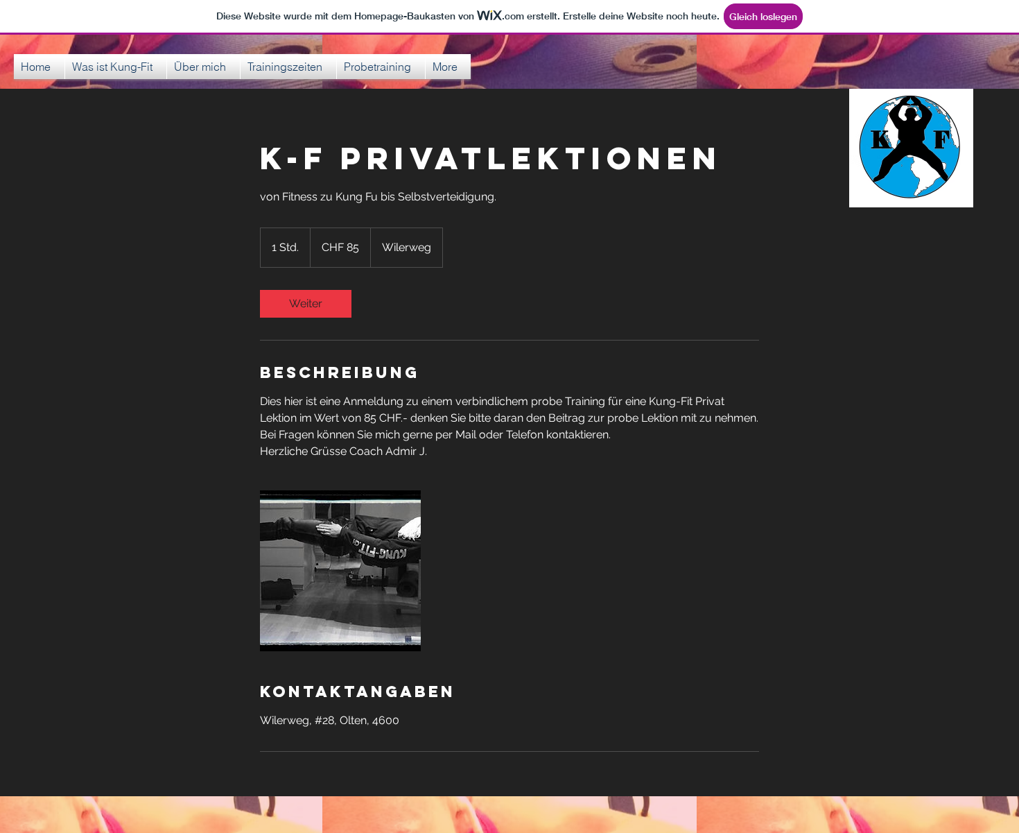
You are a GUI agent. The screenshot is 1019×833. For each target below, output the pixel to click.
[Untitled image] (340, 570)
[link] (305, 304)
